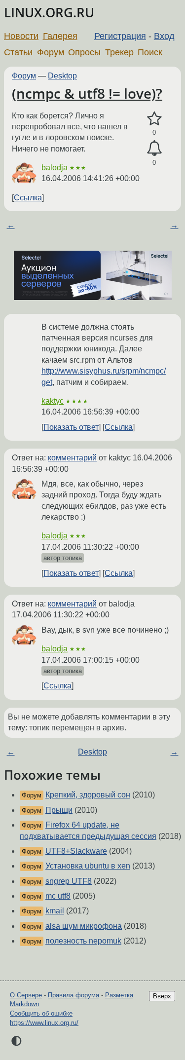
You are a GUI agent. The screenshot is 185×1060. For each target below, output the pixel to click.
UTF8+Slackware (76, 851)
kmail (54, 911)
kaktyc (52, 401)
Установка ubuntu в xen (87, 866)
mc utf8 (58, 896)
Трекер (119, 52)
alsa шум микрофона (83, 926)
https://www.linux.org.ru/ (44, 1022)
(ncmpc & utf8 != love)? (87, 93)
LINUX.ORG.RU (49, 12)
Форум (50, 52)
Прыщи (59, 810)
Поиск (150, 52)
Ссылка (28, 197)
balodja (54, 167)
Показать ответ (71, 427)
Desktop (62, 76)
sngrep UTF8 (68, 881)
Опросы (84, 52)
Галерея (60, 36)
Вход (164, 36)
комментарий (72, 458)
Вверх (162, 996)
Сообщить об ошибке (41, 1013)
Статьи (18, 52)
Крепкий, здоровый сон (87, 795)
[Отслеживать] (154, 148)
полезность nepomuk (83, 941)
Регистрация (120, 36)
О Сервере (26, 995)
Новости (21, 36)
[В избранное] (154, 119)
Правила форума (73, 995)
